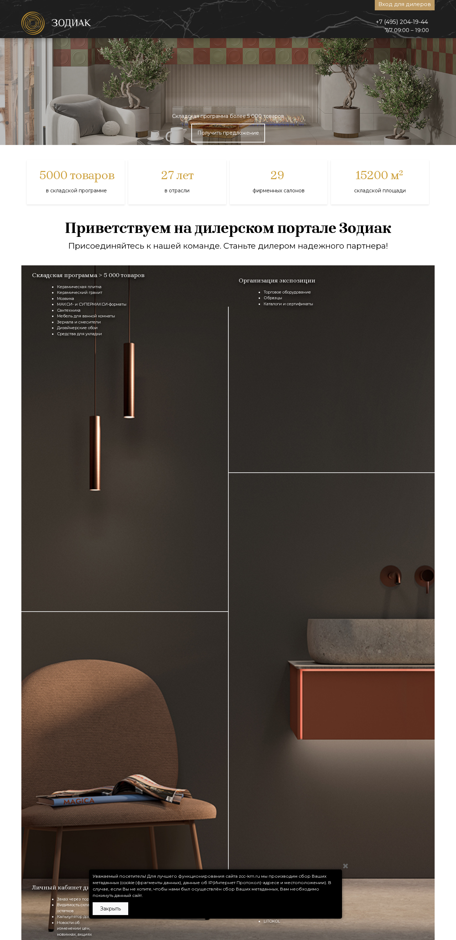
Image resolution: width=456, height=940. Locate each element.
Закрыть (110, 908)
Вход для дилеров (404, 4)
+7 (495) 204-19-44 (402, 22)
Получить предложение (228, 133)
